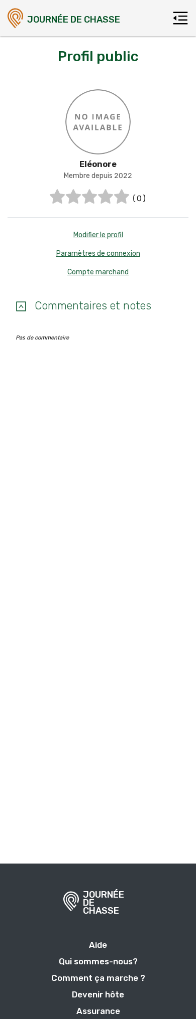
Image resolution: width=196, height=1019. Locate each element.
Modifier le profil (98, 235)
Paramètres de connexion (98, 253)
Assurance (98, 1011)
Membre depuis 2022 (98, 176)
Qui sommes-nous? (98, 961)
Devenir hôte (98, 994)
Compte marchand (98, 272)
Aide (98, 945)
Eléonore (98, 164)
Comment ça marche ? (98, 978)
